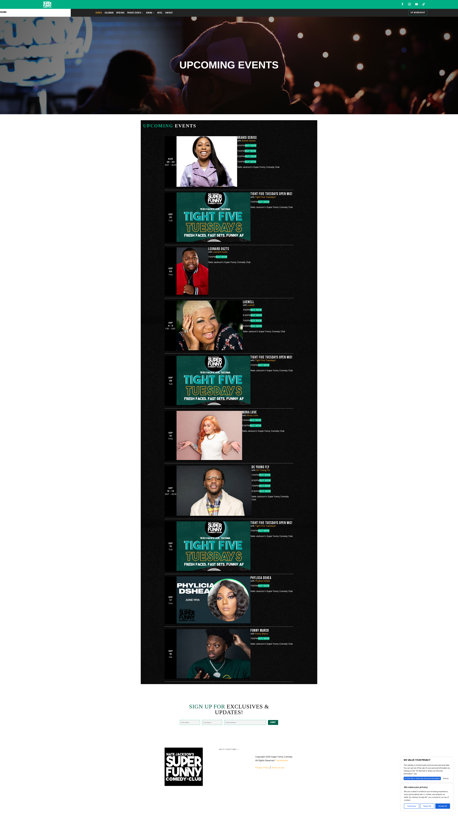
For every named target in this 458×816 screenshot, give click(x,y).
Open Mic (120, 13)
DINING (149, 13)
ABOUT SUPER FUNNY (228, 749)
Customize (411, 806)
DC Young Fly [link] (260, 467)
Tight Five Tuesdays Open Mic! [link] (271, 194)
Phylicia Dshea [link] (260, 578)
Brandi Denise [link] (247, 137)
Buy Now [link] (250, 145)
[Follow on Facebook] (402, 4)
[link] (207, 186)
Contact (169, 13)
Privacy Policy (262, 767)
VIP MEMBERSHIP (418, 12)
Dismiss (446, 778)
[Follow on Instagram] (409, 4)
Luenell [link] (248, 302)
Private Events (134, 13)
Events (99, 13)
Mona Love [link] (249, 412)
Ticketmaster (281, 760)
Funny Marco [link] (259, 630)
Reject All (427, 806)
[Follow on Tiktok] (423, 4)
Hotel (160, 13)
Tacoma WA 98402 (174, 800)
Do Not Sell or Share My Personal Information (422, 778)
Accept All (443, 806)
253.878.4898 (171, 804)
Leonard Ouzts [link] (218, 249)
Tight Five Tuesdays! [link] (265, 197)
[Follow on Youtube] (416, 4)
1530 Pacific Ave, (173, 797)
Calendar (109, 13)
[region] (427, 797)
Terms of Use (277, 767)
